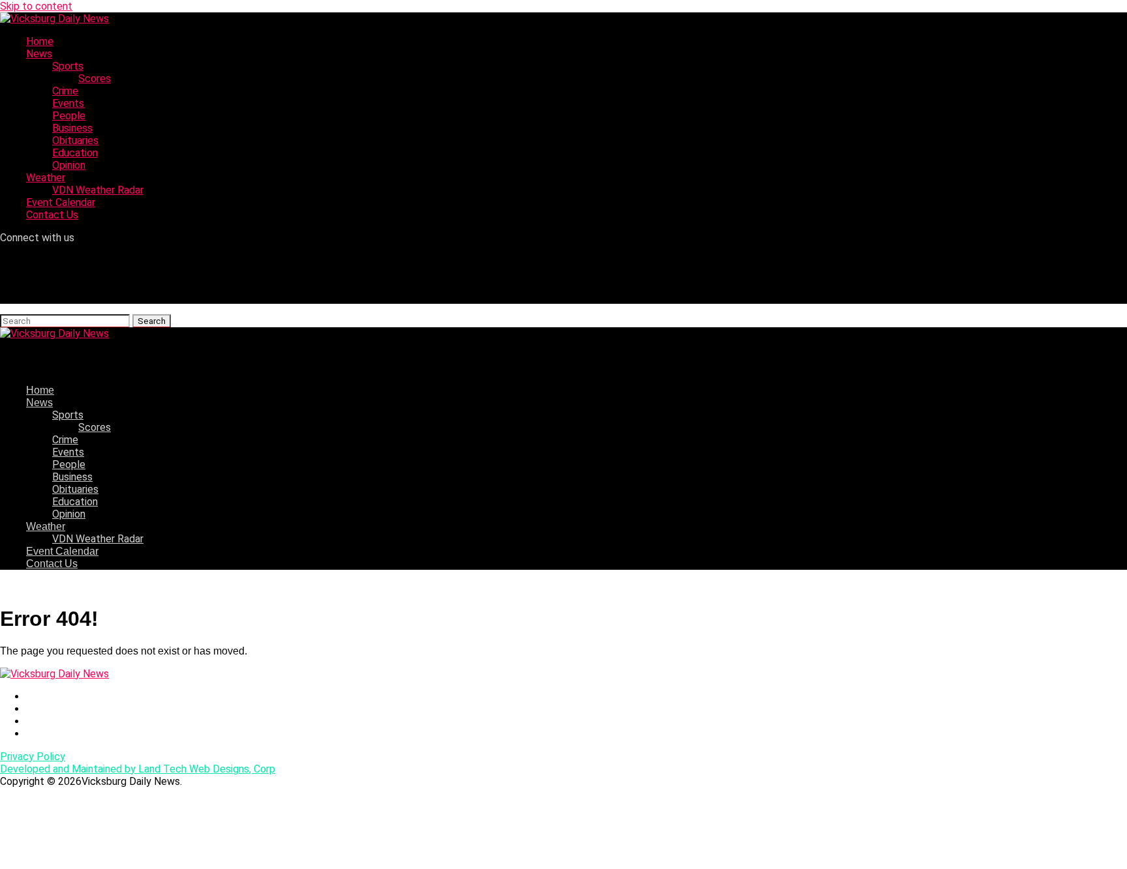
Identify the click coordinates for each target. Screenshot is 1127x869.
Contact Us (52, 215)
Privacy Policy (32, 756)
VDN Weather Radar (97, 190)
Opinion (68, 165)
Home (39, 41)
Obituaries (75, 140)
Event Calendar (60, 202)
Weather (45, 177)
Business (72, 128)
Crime (65, 91)
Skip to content (36, 6)
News (39, 54)
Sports (67, 66)
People (68, 116)
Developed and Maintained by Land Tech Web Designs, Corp (137, 769)
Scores (94, 78)
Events (68, 103)
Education (75, 153)
